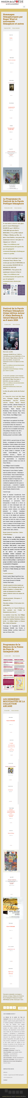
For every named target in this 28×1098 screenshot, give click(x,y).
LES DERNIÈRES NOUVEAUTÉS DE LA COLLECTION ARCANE (14, 702)
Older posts (22, 1008)
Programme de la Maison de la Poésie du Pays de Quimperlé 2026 (13, 648)
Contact (5, 1080)
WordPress (23, 1096)
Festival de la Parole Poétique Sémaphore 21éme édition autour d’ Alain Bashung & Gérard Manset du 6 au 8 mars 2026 (13, 314)
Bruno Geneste (16, 28)
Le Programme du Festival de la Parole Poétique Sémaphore (13, 201)
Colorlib (13, 1096)
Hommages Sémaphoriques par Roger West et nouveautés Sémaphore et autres (13, 19)
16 (14, 1007)
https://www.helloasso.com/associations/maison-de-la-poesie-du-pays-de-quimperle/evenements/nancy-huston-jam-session (13, 279)
